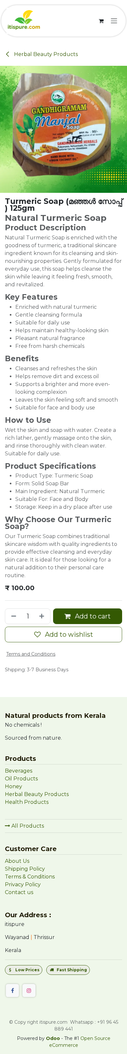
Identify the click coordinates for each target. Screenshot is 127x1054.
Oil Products (21, 779)
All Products (27, 826)
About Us (17, 861)
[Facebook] (12, 990)
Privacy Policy (23, 884)
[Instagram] (28, 990)
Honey (14, 786)
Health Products (27, 802)
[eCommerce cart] (100, 20)
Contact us (19, 892)
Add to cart (92, 616)
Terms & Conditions (30, 877)
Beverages (18, 771)
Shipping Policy (25, 869)
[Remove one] (12, 616)
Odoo (53, 1038)
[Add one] (43, 616)
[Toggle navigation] (113, 21)
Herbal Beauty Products (45, 54)
